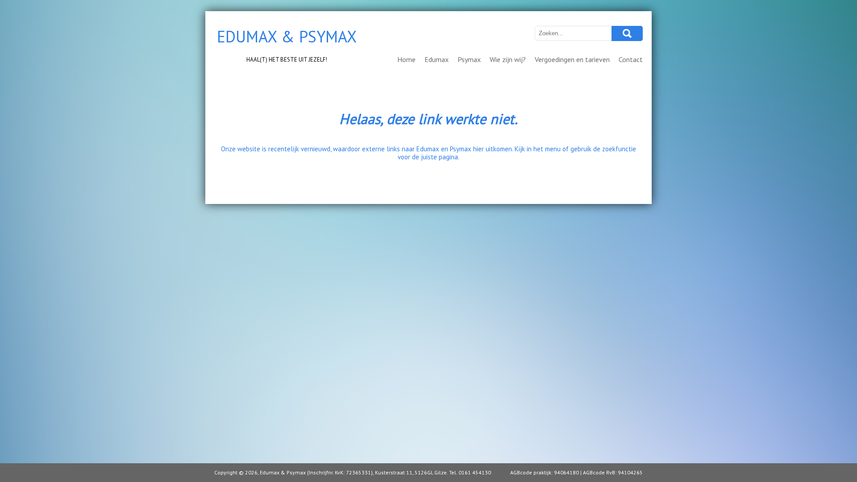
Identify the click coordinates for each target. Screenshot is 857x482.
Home (406, 59)
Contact (631, 59)
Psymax (469, 59)
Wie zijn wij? (508, 59)
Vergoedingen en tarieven (572, 59)
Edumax (436, 59)
